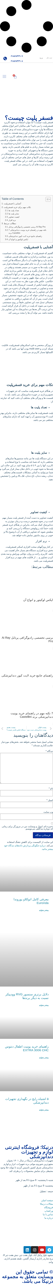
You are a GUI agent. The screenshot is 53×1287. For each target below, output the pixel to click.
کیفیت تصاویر (14, 217)
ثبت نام (49, 58)
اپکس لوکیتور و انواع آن (18, 239)
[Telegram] (49, 1249)
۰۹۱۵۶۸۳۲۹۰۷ (16, 56)
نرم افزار (12, 220)
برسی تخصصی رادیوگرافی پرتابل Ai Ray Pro (27, 227)
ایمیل (50, 800)
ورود (41, 58)
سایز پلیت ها (14, 214)
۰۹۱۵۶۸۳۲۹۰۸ (16, 61)
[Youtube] (42, 1249)
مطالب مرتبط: (10, 223)
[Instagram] (34, 1249)
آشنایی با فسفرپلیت (12, 203)
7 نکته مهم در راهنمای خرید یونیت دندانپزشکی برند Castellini (27, 231)
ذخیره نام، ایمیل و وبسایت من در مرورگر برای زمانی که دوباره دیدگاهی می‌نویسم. (27, 827)
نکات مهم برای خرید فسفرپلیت (17, 207)
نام (51, 788)
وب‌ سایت (48, 812)
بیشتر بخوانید (44, 910)
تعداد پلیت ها (14, 210)
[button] (4, 77)
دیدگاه (49, 751)
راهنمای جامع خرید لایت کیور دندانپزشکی (25, 236)
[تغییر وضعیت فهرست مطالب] (46, 199)
